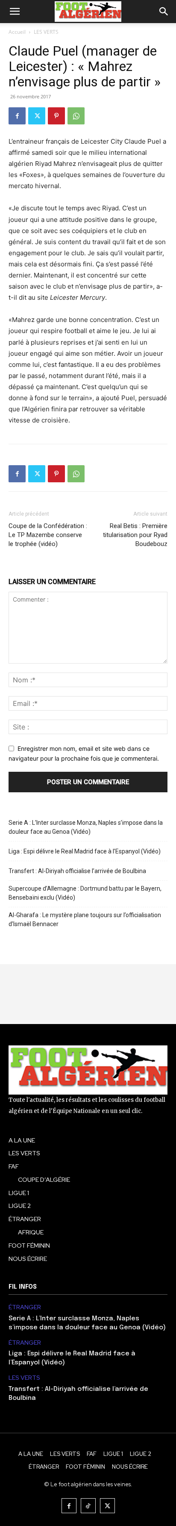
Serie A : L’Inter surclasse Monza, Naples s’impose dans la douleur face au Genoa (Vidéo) (86, 827)
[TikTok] (88, 1505)
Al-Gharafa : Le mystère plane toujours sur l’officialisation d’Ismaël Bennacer (85, 919)
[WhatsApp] (76, 115)
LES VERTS (46, 31)
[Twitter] (36, 115)
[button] (14, 11)
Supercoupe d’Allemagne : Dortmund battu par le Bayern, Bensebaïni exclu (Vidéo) (85, 893)
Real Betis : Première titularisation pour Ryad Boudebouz (135, 535)
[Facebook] (17, 115)
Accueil (17, 31)
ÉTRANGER (25, 1307)
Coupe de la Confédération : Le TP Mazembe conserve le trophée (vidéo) (48, 535)
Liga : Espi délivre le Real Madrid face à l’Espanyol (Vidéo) (85, 851)
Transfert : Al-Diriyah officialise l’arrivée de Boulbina (77, 871)
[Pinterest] (56, 115)
